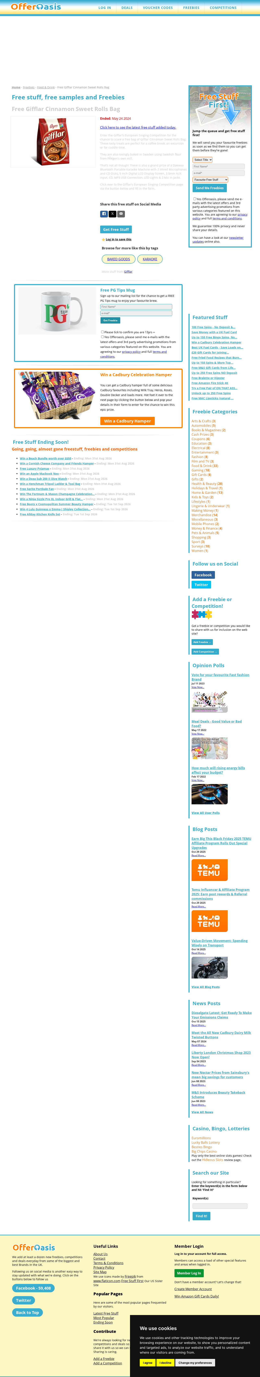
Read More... (199, 855)
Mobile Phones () (205, 524)
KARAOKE (150, 259)
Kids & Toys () (202, 497)
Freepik (130, 1276)
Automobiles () (204, 425)
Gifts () (197, 479)
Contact (99, 1258)
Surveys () (201, 546)
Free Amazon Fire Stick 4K (210, 383)
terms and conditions (227, 218)
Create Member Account (193, 1289)
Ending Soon (103, 1322)
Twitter (201, 584)
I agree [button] (147, 1362)
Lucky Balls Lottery (206, 1142)
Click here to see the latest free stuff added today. (138, 127)
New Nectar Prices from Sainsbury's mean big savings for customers (220, 1074)
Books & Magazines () (209, 430)
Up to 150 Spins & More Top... (212, 363)
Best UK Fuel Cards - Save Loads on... (217, 347)
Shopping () (201, 537)
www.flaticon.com (106, 1281)
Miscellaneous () (205, 519)
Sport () (198, 542)
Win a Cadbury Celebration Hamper (216, 342)
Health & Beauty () (207, 483)
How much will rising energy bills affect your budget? (218, 770)
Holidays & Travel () (207, 488)
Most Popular (103, 1318)
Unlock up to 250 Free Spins (211, 393)
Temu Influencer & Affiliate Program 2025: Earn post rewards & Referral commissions (221, 894)
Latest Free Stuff (105, 1313)
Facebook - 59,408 (33, 1288)
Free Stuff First (132, 1281)
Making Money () (205, 510)
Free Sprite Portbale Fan (37, 489)
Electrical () (201, 448)
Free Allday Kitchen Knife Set (40, 514)
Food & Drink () (205, 466)
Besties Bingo (202, 1147)
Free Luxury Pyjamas (34, 468)
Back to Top (27, 1312)
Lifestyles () (201, 501)
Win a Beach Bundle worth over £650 (45, 458)
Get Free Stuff (116, 229)
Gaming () (201, 470)
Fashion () (200, 457)
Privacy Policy (103, 1267)
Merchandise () (205, 515)
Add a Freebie (103, 1358)
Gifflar (128, 272)
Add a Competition (107, 1363)
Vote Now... (198, 687)
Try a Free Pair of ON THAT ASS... (214, 388)
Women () (200, 550)
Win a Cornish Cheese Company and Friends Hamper (57, 463)
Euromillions (201, 1138)
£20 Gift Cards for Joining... (210, 352)
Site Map (100, 1272)
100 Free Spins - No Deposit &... (213, 327)
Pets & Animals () (205, 533)
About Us (100, 1254)
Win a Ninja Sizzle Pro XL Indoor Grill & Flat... (51, 499)
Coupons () (201, 439)
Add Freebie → (202, 642)
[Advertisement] (130, 50)
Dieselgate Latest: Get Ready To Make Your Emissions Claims (222, 1015)
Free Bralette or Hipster (208, 378)
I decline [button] (165, 1362)
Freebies (29, 87)
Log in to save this (118, 239)
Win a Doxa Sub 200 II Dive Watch (43, 479)
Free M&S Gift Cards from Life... (214, 368)
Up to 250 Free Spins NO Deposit (214, 373)
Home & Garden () (207, 492)
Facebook (203, 574)
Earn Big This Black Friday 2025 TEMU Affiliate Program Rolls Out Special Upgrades (221, 843)
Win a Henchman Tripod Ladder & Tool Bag (50, 484)
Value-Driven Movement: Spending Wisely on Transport (220, 942)
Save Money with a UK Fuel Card (214, 332)
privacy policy (131, 352)
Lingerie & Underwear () (211, 506)
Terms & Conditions (108, 1263)
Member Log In (189, 1273)
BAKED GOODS (118, 259)
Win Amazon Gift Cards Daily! (196, 1296)
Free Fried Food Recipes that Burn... (217, 357)
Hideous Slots (212, 1160)
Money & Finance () (207, 528)
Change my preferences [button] (195, 1362)
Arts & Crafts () (204, 421)
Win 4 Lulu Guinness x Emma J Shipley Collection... (55, 509)
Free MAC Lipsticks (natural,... (212, 398)
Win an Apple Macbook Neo (39, 474)
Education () (202, 443)
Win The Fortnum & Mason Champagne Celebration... (57, 494)
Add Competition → (205, 651)
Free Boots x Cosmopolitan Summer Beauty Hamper (56, 504)
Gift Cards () (201, 474)
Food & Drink (46, 87)
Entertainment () (205, 452)
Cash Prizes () (203, 434)
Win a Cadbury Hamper (127, 421)
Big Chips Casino (204, 1151)
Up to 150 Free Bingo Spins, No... (214, 337)
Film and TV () (203, 461)
